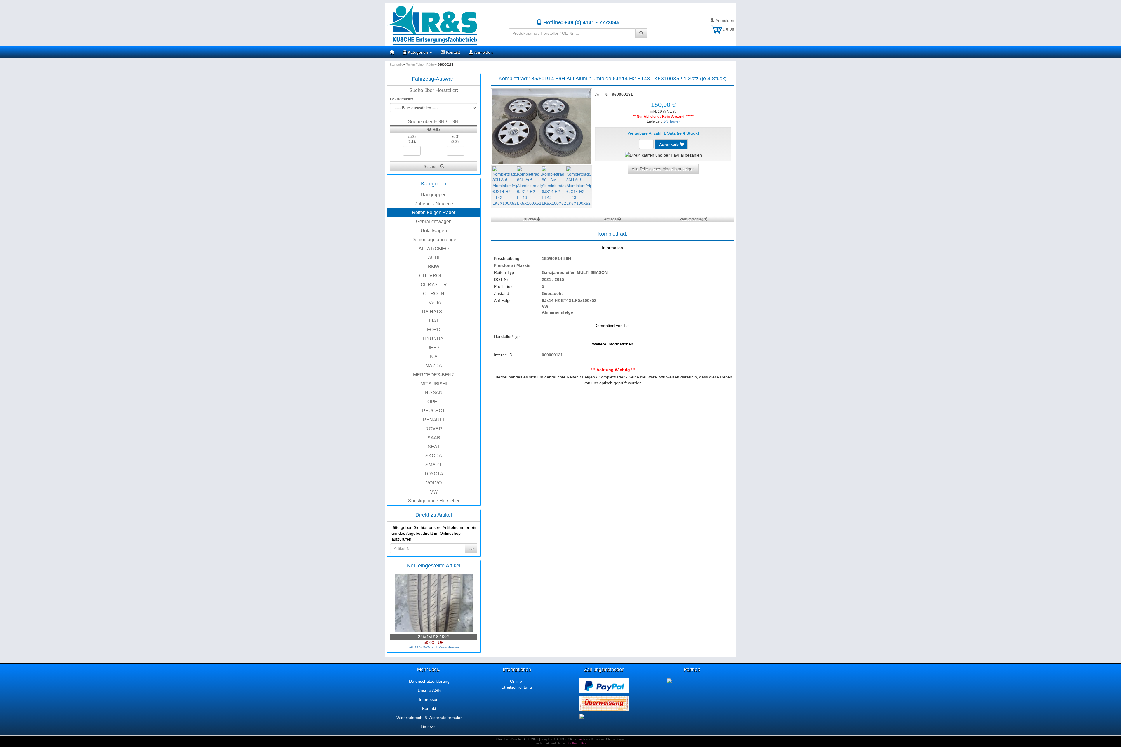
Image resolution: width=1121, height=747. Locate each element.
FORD (434, 329)
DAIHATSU (434, 311)
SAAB (433, 437)
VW (434, 491)
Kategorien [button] (418, 52)
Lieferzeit (429, 726)
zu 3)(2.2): (455, 139)
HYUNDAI (434, 338)
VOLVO (434, 482)
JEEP (434, 347)
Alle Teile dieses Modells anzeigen (663, 168)
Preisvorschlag (692, 219)
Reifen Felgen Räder (433, 212)
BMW (433, 266)
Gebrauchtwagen (434, 221)
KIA (434, 356)
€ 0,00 (728, 29)
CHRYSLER (434, 284)
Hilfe (435, 130)
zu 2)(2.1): (412, 139)
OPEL (433, 401)
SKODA (433, 455)
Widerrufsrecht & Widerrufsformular (429, 717)
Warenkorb (669, 144)
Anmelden (724, 20)
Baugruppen (434, 194)
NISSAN (434, 392)
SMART (433, 464)
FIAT (434, 320)
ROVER (433, 428)
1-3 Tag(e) (671, 121)
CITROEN (433, 293)
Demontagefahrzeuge (433, 239)
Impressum (429, 699)
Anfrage (610, 219)
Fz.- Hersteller (401, 99)
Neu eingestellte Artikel (433, 566)
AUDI (433, 257)
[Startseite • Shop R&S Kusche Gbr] (445, 24)
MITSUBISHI (433, 383)
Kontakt (452, 52)
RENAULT (434, 419)
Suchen (432, 166)
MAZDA (433, 365)
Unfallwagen (434, 230)
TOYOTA (433, 473)
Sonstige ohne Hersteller (433, 500)
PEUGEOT (433, 410)
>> (471, 548)
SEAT (434, 446)
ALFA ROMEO (434, 248)
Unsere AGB (429, 690)
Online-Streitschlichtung (517, 684)
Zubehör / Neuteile (434, 203)
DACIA (434, 302)
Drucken (530, 219)
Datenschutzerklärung (429, 681)
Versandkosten (449, 647)
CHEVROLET (433, 275)
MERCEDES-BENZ (434, 374)
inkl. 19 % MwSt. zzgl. (424, 647)
